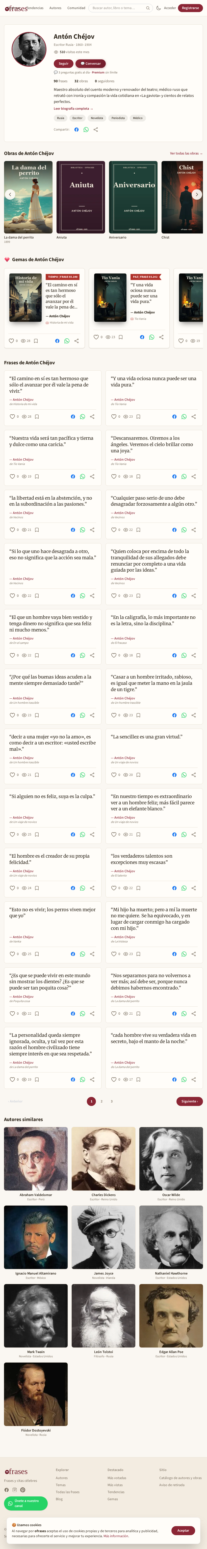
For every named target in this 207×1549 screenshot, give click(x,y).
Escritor (77, 118)
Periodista (118, 118)
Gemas (113, 1499)
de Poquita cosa (19, 1001)
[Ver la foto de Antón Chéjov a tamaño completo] (29, 49)
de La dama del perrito (125, 1001)
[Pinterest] (22, 1489)
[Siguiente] (197, 194)
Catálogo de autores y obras (180, 1478)
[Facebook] (6, 1489)
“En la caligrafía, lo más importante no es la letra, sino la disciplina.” (153, 620)
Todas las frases (68, 1492)
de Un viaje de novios (124, 763)
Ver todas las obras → (186, 153)
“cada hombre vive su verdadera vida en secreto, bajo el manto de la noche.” (153, 1038)
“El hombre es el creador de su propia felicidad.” (49, 859)
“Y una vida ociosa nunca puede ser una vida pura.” (153, 382)
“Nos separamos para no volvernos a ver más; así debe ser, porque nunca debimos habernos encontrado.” (151, 982)
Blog (59, 1499)
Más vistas (115, 1485)
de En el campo (19, 643)
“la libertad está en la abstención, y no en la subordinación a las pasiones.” (50, 501)
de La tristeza (119, 942)
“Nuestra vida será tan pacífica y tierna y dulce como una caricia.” (51, 441)
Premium (98, 72)
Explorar (13, 8)
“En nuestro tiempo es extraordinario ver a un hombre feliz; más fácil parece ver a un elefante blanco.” (152, 802)
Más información (116, 1536)
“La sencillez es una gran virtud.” (147, 737)
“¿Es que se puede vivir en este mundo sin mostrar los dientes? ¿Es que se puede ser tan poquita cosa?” (49, 982)
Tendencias (34, 8)
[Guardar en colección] (35, 340)
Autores (55, 8)
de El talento (119, 876)
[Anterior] (10, 194)
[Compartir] (96, 130)
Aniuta (62, 237)
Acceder (170, 8)
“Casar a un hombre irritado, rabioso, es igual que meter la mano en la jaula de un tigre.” (151, 683)
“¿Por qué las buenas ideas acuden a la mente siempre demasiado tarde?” (50, 680)
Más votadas (117, 1478)
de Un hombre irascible (24, 703)
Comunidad (76, 8)
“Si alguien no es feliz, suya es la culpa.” (52, 796)
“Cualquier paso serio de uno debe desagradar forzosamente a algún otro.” (154, 501)
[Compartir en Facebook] (76, 130)
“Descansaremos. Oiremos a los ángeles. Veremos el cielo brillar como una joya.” (152, 444)
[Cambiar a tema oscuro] (158, 8)
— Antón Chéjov (58, 316)
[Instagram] (14, 1489)
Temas (61, 1485)
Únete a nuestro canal (27, 1503)
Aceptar (183, 1530)
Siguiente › (190, 1101)
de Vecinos (16, 517)
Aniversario (117, 237)
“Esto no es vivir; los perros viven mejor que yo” (52, 913)
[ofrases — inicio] (18, 1471)
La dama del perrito (19, 237)
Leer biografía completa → (73, 108)
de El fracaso (119, 643)
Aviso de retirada (172, 1485)
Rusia (60, 118)
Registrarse (190, 8)
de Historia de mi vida (23, 404)
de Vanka (15, 942)
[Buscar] (149, 8)
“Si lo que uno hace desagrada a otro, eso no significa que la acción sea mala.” (52, 554)
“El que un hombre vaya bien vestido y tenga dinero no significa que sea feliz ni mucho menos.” (50, 623)
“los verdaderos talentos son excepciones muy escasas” (141, 859)
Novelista (97, 118)
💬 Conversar (91, 63)
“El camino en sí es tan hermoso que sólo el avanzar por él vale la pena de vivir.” (48, 385)
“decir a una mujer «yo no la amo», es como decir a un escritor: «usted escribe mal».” (52, 743)
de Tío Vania (118, 404)
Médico (138, 118)
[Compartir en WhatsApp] (86, 130)
